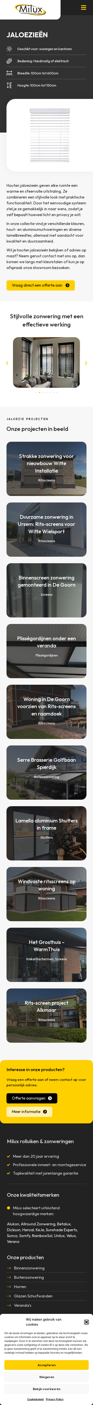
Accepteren (47, 1365)
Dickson (14, 1229)
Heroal (28, 1229)
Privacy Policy (55, 1399)
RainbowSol (42, 1235)
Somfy (24, 1235)
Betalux (64, 1223)
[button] (86, 1322)
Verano (13, 1241)
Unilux (59, 1235)
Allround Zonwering (38, 1223)
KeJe (40, 1229)
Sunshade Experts (61, 1229)
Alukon (13, 1223)
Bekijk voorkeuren (46, 1389)
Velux (71, 1235)
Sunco (12, 1235)
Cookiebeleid (35, 1399)
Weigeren (46, 1377)
